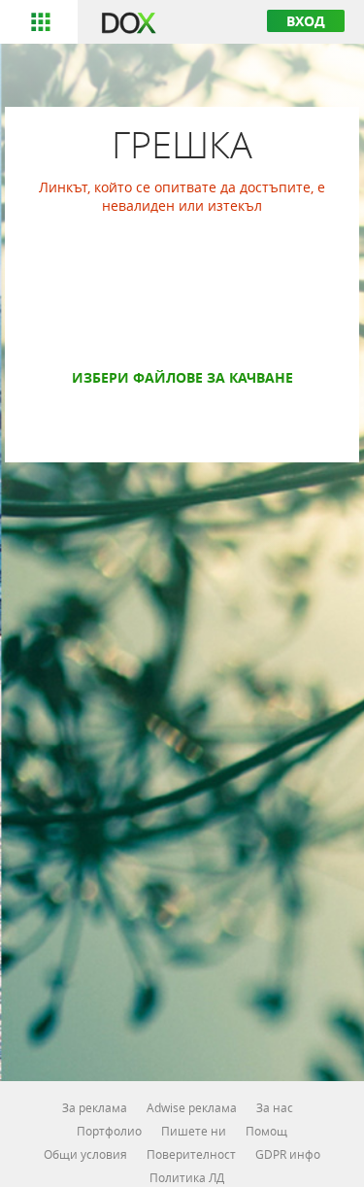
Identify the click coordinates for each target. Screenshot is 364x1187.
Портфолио (109, 1130)
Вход (305, 21)
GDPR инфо (287, 1154)
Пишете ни (193, 1130)
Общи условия (85, 1154)
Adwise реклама (192, 1107)
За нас (274, 1107)
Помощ (266, 1130)
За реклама (94, 1107)
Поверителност (191, 1154)
